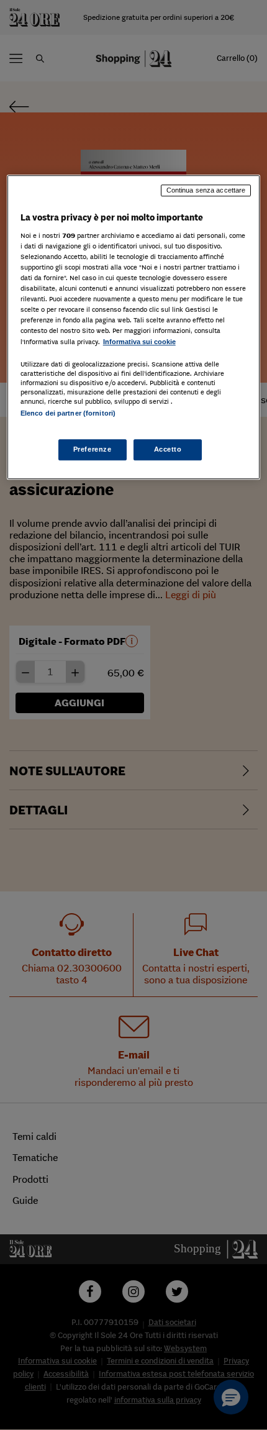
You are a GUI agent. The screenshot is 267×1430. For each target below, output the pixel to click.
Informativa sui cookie (139, 341)
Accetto (168, 449)
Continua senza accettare (206, 190)
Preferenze (92, 449)
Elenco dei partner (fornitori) (67, 413)
